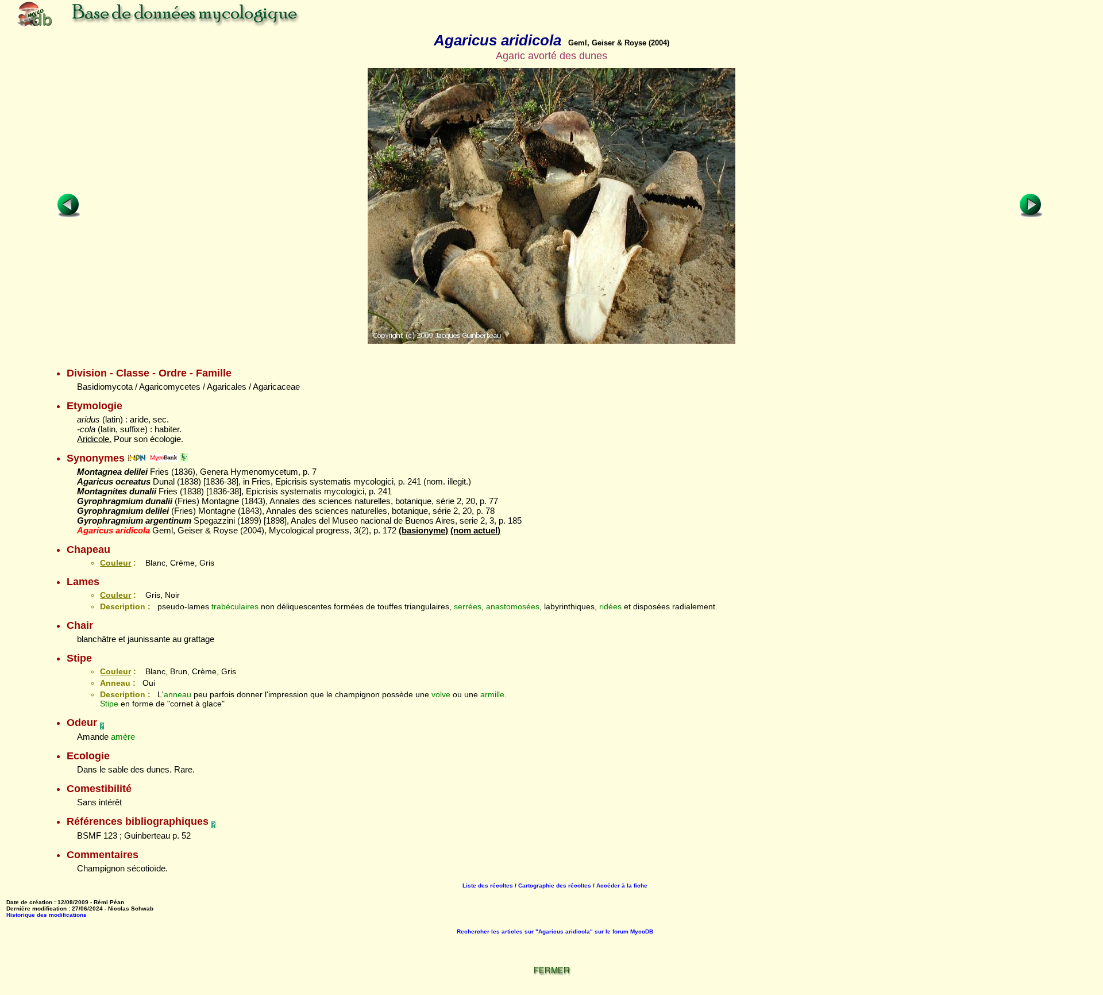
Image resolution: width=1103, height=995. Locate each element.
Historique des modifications (46, 915)
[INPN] (137, 458)
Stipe (109, 703)
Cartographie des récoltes (554, 885)
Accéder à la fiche (621, 885)
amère (123, 737)
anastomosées (512, 606)
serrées (467, 606)
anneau (177, 694)
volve (440, 694)
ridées (610, 606)
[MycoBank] (163, 458)
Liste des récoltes (487, 885)
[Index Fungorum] (184, 458)
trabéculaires (235, 606)
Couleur (115, 562)
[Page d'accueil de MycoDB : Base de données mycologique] (201, 25)
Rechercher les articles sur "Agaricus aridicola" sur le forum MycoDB (555, 931)
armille (492, 694)
